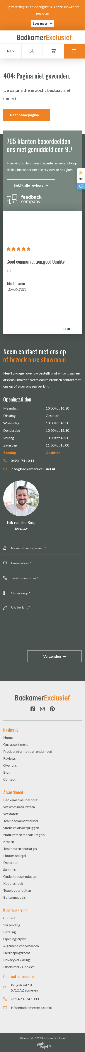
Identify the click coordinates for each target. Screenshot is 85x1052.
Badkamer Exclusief (53, 1038)
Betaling (9, 932)
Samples (9, 869)
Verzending (11, 925)
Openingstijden (14, 939)
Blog (6, 772)
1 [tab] (64, 329)
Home (8, 737)
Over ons (10, 765)
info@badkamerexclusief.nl (32, 469)
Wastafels (10, 814)
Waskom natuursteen (19, 807)
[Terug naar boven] (76, 1043)
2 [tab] (68, 329)
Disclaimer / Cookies (18, 967)
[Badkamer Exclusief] (44, 37)
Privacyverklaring (16, 960)
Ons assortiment (15, 744)
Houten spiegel (14, 855)
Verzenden (52, 656)
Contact (9, 779)
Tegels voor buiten (17, 890)
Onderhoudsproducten (20, 876)
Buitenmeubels (14, 897)
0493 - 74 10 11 (22, 460)
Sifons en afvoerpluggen (21, 828)
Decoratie (10, 862)
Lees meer (40, 23)
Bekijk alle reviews (28, 185)
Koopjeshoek (13, 883)
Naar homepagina (24, 115)
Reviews (9, 758)
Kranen (8, 842)
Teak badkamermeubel (20, 821)
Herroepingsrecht (16, 953)
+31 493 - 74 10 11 (25, 999)
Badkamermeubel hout (20, 800)
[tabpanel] (42, 272)
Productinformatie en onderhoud (27, 751)
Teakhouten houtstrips (20, 848)
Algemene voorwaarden (21, 946)
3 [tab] (73, 329)
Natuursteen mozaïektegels (24, 835)
